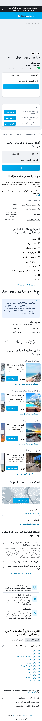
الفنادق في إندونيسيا (33, 662)
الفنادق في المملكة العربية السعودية (28, 656)
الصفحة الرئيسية (32, 715)
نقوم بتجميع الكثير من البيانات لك (27, 702)
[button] (2, 9)
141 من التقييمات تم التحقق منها (19, 68)
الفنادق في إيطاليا (34, 681)
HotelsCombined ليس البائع (28, 698)
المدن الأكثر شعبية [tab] (17, 640)
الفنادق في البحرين (34, 669)
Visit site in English (20, 10)
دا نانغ (13, 715)
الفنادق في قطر (35, 653)
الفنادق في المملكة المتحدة (31, 678)
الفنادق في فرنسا (34, 675)
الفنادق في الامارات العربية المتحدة (29, 665)
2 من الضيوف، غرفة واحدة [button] (28, 81)
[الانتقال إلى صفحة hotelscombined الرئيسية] (26, 16)
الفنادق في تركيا (35, 659)
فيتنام (23, 715)
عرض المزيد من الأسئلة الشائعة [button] (21, 573)
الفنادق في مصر (34, 672)
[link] (26, 384)
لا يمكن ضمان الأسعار (30, 692)
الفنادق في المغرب (34, 650)
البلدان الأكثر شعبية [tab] (33, 640)
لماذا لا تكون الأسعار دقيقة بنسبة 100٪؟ (25, 706)
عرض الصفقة (12, 378)
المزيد (38, 195)
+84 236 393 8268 (33, 65)
